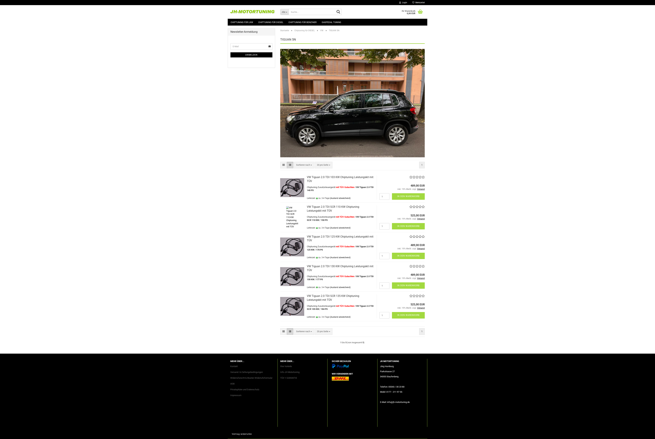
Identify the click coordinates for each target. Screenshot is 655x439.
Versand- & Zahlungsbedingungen (246, 372)
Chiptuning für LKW (242, 22)
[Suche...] (338, 12)
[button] (283, 165)
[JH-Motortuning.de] (252, 12)
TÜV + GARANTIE (288, 378)
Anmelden (251, 55)
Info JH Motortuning (290, 372)
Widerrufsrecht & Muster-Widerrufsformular (251, 378)
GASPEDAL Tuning (331, 22)
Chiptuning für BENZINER (302, 22)
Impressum (235, 395)
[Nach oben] (646, 434)
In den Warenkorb (408, 196)
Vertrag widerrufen (242, 434)
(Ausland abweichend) (340, 198)
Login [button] (404, 2)
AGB (232, 383)
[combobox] (304, 165)
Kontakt (234, 366)
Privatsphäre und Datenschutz (244, 389)
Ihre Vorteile (286, 366)
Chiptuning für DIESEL (270, 22)
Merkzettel (419, 2)
